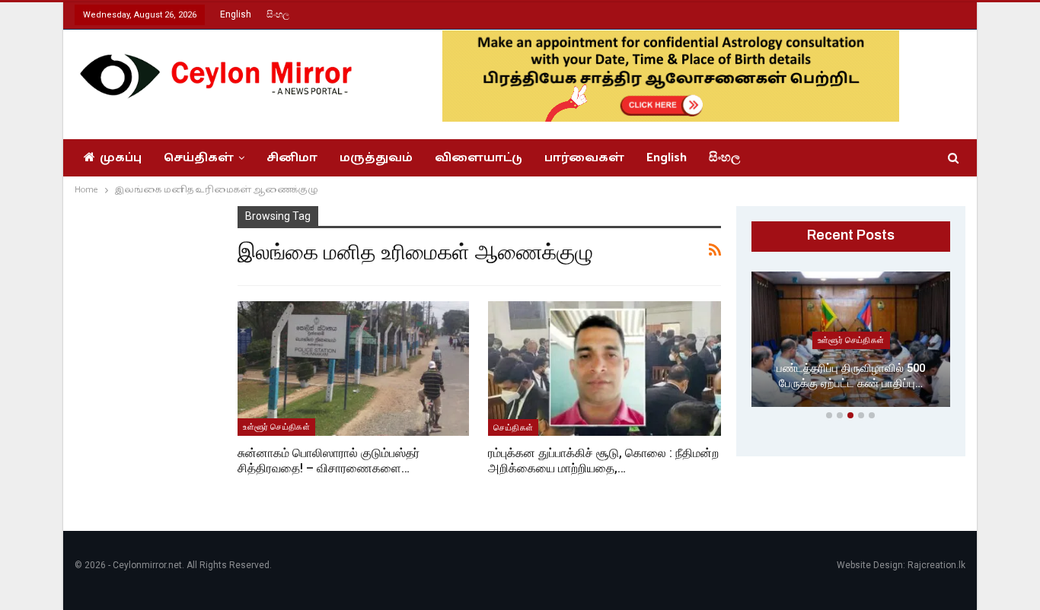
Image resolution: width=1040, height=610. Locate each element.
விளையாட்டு (478, 158)
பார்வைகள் (584, 158)
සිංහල (277, 14)
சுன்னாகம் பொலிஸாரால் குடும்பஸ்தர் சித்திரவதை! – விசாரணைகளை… (329, 460)
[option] (851, 342)
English (235, 14)
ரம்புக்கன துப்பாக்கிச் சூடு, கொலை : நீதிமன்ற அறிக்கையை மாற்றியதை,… (603, 460)
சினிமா (291, 158)
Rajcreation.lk (936, 565)
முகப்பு (121, 158)
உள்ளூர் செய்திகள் (276, 426)
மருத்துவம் (376, 158)
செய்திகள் (199, 158)
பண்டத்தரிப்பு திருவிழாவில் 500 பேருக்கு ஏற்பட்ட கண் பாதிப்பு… (851, 376)
